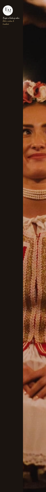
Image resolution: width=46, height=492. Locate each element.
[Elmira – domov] (2, 1)
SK (42, 1)
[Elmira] (8, 10)
